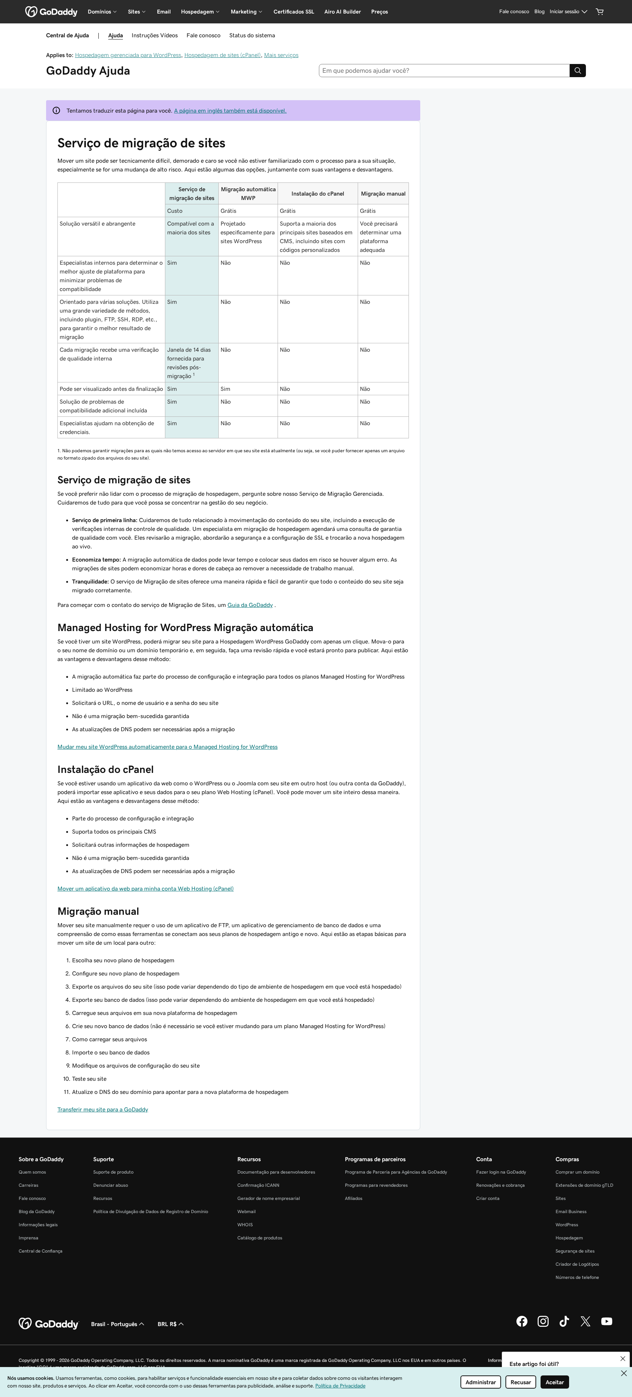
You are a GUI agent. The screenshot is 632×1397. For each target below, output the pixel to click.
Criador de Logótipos (577, 1264)
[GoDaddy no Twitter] (585, 1326)
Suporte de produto (113, 1172)
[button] (622, 1358)
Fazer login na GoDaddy (501, 1172)
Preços (379, 11)
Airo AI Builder (342, 11)
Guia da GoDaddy (250, 605)
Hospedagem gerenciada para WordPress (128, 55)
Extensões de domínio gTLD (584, 1185)
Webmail (246, 1211)
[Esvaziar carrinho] (600, 12)
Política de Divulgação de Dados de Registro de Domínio (150, 1211)
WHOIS (245, 1224)
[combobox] (444, 70)
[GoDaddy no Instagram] (543, 1326)
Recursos (102, 1198)
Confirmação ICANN (258, 1185)
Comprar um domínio (577, 1172)
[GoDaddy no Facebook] (521, 1326)
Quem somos (32, 1172)
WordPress (567, 1224)
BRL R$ (167, 1324)
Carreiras (28, 1185)
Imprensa (28, 1237)
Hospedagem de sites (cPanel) (222, 55)
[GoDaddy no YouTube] (606, 1326)
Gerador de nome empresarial (268, 1198)
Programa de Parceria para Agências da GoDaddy (396, 1172)
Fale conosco (204, 35)
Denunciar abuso (110, 1185)
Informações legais (38, 1224)
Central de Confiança (41, 1251)
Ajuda (115, 35)
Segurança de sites (575, 1251)
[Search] (578, 70)
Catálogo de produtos (259, 1237)
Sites (561, 1198)
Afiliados (353, 1198)
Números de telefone (577, 1277)
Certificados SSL (294, 11)
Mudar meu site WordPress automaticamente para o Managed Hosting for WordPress (167, 747)
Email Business (571, 1211)
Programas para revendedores (376, 1185)
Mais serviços (281, 55)
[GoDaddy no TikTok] (564, 1326)
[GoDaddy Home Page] (49, 1324)
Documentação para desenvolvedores (276, 1172)
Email (164, 11)
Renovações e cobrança (500, 1185)
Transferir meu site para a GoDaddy (102, 1109)
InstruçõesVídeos (155, 35)
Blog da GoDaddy (36, 1211)
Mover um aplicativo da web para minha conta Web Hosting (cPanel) (145, 888)
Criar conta (488, 1198)
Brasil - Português (114, 1324)
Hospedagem (569, 1237)
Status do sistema (252, 35)
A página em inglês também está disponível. (230, 110)
